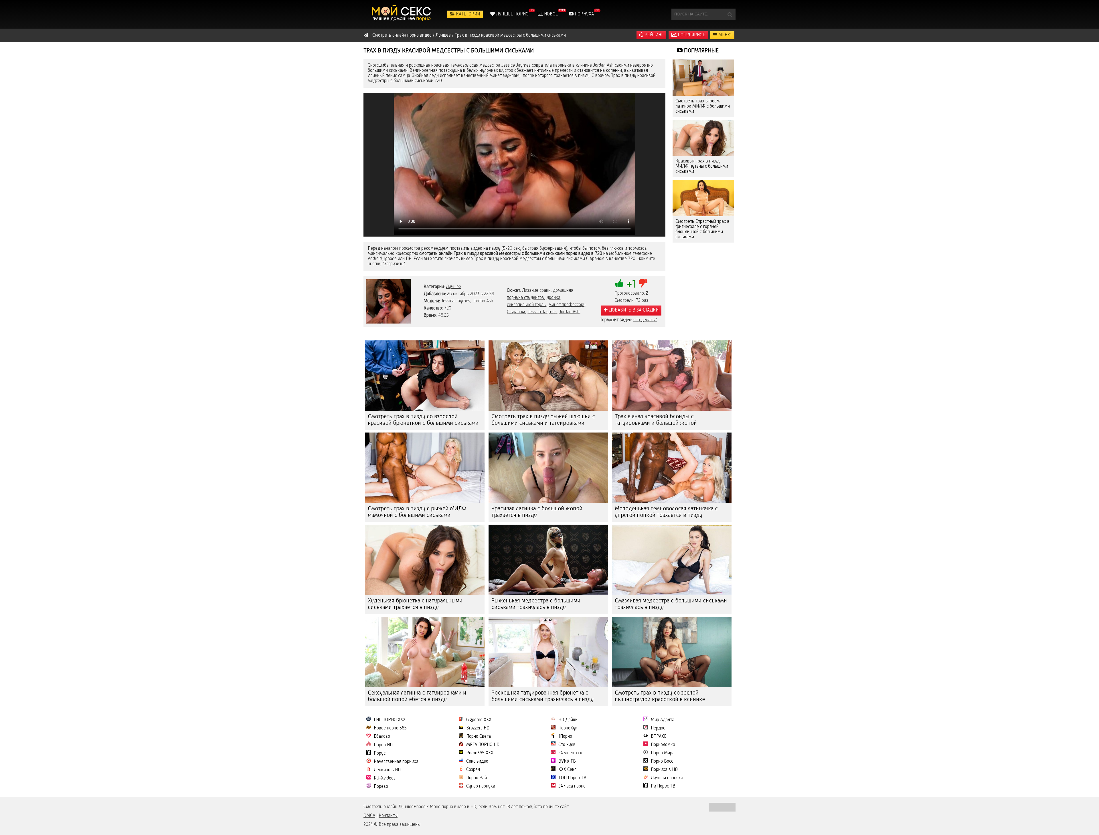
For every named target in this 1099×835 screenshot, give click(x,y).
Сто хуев (567, 745)
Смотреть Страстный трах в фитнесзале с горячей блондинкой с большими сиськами (702, 229)
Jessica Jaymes (542, 312)
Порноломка (663, 745)
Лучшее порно (512, 14)
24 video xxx (570, 753)
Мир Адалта (662, 720)
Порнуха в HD (664, 769)
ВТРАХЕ (659, 736)
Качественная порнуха (396, 761)
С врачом (516, 312)
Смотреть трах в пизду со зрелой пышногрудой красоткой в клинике (660, 696)
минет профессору (567, 305)
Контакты (388, 816)
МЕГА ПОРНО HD (482, 745)
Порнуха (584, 14)
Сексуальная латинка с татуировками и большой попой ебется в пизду (417, 696)
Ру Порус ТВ (663, 786)
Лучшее (453, 287)
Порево (381, 786)
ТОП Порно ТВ (572, 778)
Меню (724, 35)
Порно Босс (662, 761)
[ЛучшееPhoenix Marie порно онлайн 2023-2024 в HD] (402, 14)
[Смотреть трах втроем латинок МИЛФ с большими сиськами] (703, 77)
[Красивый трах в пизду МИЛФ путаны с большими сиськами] (703, 138)
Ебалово (382, 736)
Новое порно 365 (390, 728)
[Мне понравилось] (619, 283)
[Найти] (730, 14)
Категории (467, 14)
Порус (380, 753)
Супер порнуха (480, 786)
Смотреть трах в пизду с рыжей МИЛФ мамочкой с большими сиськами (417, 512)
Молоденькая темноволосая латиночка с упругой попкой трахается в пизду (666, 512)
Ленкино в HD (387, 770)
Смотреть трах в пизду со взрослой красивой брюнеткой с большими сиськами (423, 420)
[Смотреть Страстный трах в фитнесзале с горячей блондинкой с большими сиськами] (703, 198)
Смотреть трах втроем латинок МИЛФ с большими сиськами (702, 106)
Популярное (691, 35)
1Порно (565, 736)
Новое (550, 14)
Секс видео (477, 761)
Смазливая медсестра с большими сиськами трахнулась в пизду (671, 604)
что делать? (645, 320)
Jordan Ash (569, 312)
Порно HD (383, 745)
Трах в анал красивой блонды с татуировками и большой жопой (656, 420)
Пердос (658, 728)
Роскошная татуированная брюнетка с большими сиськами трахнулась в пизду (542, 696)
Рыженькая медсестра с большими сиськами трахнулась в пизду (535, 604)
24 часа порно (572, 786)
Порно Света (478, 736)
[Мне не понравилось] (643, 283)
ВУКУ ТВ (567, 761)
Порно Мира (663, 753)
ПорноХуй (568, 728)
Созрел (473, 769)
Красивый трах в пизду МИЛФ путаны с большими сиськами (701, 166)
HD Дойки (568, 720)
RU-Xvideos (385, 778)
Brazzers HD (477, 728)
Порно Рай (476, 778)
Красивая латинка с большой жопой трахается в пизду (536, 512)
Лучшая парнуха (667, 778)
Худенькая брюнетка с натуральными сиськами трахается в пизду (415, 604)
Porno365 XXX (479, 753)
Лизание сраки (536, 290)
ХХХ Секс (567, 769)
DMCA (369, 816)
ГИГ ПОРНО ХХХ (390, 720)
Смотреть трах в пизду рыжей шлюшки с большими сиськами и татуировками (543, 420)
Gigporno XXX (478, 720)
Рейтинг (653, 35)
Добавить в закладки (633, 310)
